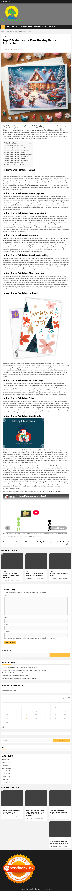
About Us (51, 27)
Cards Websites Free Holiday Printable (36, 533)
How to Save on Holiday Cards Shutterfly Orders (35, 574)
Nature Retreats (26, 27)
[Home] (3, 27)
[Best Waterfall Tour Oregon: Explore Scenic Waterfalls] (12, 561)
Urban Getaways (40, 27)
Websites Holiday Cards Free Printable (33, 536)
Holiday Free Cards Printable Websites (54, 535)
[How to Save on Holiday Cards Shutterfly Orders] (36, 561)
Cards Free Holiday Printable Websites (15, 533)
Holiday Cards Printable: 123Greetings (16, 160)
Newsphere (38, 889)
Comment (7, 595)
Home (7, 27)
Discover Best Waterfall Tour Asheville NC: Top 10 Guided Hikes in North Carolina (24, 670)
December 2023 (6, 779)
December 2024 (6, 768)
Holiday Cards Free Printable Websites (33, 535)
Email (6, 624)
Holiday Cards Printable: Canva (14, 146)
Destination (5, 808)
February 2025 (6, 762)
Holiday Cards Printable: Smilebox (15, 152)
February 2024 (6, 774)
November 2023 (6, 782)
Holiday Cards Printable (33, 179)
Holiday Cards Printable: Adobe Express (17, 148)
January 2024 (6, 776)
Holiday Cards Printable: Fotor (14, 163)
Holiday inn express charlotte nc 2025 (29, 251)
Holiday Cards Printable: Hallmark (15, 158)
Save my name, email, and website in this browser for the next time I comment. (31, 638)
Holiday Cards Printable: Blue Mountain (16, 156)
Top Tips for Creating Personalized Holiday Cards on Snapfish (53, 542)
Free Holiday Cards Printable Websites (12, 535)
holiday (41, 126)
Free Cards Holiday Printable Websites (57, 533)
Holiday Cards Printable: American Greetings (18, 154)
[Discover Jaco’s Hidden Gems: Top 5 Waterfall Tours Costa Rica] (12, 798)
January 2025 (6, 765)
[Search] (69, 27)
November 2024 (6, 771)
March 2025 (5, 759)
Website (7, 631)
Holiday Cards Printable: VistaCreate (16, 165)
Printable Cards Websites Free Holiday (12, 536)
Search (6, 650)
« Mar (4, 727)
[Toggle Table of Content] (30, 143)
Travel (14, 27)
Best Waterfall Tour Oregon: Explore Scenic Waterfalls (11, 575)
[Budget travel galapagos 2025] (60, 561)
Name (6, 617)
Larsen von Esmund (16, 49)
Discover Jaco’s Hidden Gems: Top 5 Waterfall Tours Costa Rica (19, 667)
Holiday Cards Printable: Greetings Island (17, 150)
